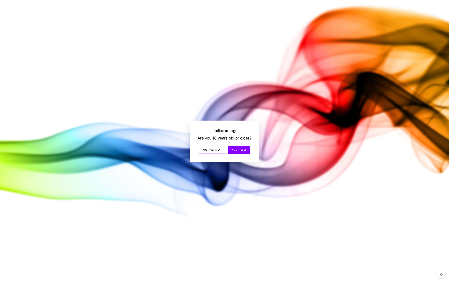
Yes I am (238, 149)
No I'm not (212, 149)
